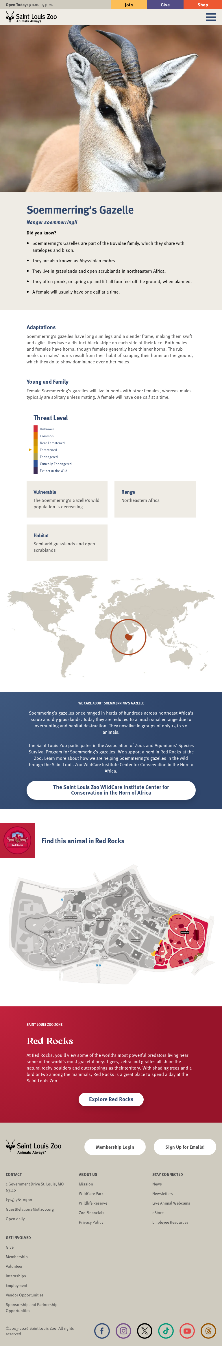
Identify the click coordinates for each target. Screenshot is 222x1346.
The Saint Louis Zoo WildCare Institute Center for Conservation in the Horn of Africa (111, 789)
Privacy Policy (91, 1222)
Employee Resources (170, 1222)
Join (129, 4)
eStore (158, 1212)
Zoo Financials (91, 1212)
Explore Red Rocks (111, 1099)
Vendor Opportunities (25, 1295)
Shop (202, 4)
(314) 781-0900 (19, 1199)
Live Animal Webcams (171, 1203)
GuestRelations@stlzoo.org (30, 1209)
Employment (16, 1285)
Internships (16, 1275)
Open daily (15, 1218)
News (157, 1184)
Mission (86, 1184)
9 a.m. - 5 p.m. (29, 4)
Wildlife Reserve (93, 1203)
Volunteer (14, 1266)
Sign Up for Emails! (185, 1146)
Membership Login (115, 1146)
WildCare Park (91, 1193)
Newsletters (162, 1193)
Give (165, 4)
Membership (17, 1256)
